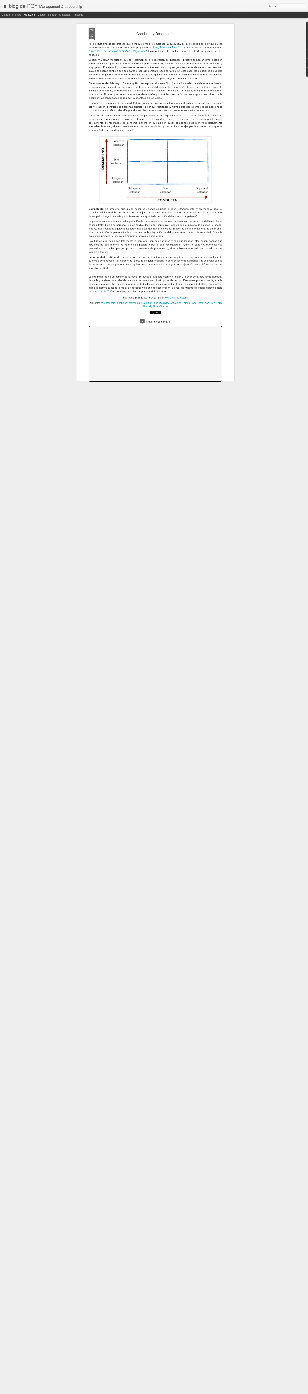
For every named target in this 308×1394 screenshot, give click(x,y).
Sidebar (52, 14)
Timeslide (77, 14)
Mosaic (41, 14)
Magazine (29, 14)
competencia (108, 303)
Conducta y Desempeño (155, 33)
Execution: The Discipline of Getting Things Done (117, 51)
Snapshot (64, 14)
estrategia (134, 303)
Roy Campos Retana (176, 297)
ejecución (122, 303)
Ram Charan (179, 47)
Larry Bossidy (161, 47)
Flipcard (16, 14)
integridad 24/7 (100, 291)
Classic (6, 14)
